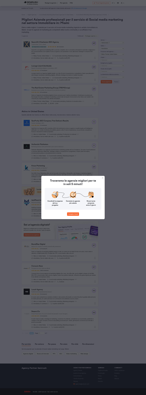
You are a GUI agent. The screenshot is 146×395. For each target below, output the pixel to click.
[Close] (103, 178)
